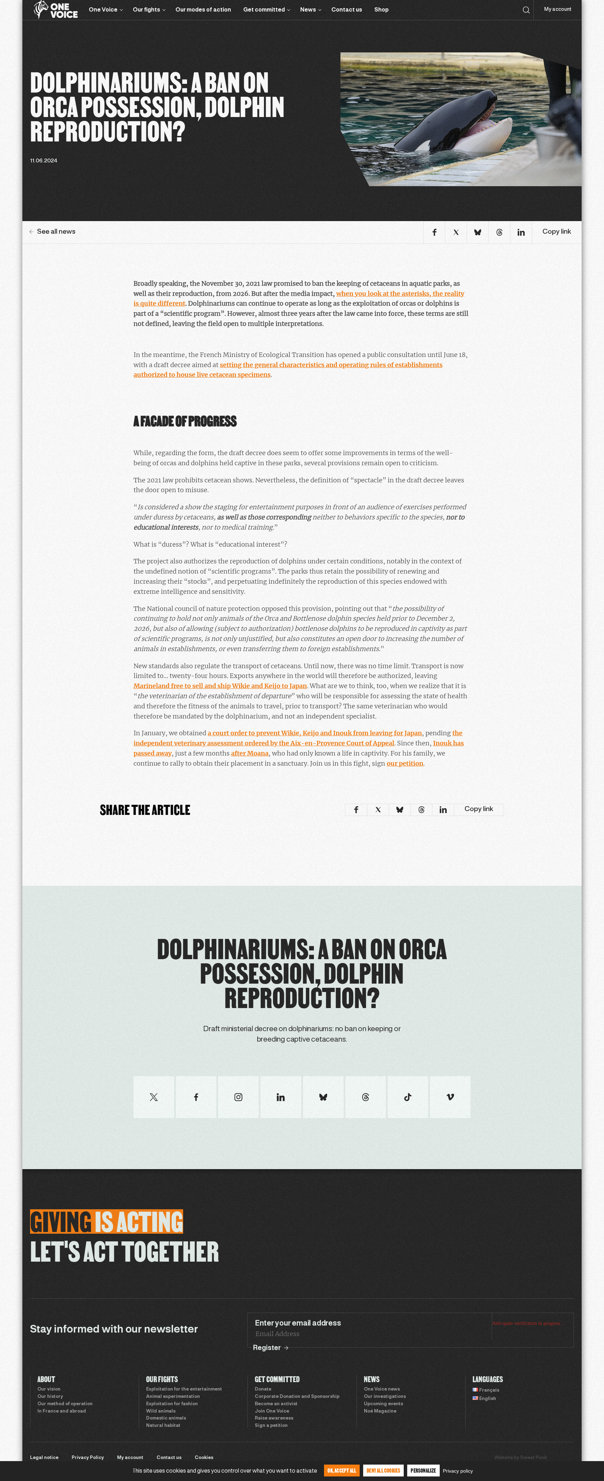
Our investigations (385, 1397)
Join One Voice (272, 1411)
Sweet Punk (533, 1458)
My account (557, 9)
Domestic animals (166, 1418)
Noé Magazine (380, 1411)
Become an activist (276, 1404)
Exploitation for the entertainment (184, 1389)
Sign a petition (271, 1426)
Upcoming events (383, 1404)
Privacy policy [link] (458, 1471)
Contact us (346, 10)
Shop (381, 10)
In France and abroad (61, 1411)
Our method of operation (65, 1404)
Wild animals (160, 1411)
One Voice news (382, 1389)
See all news (56, 232)
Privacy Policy (88, 1458)
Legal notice (44, 1458)
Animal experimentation (173, 1397)
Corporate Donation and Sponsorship (297, 1397)
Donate (263, 1389)
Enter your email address (298, 1323)
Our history (50, 1397)
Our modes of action (203, 10)
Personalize (423, 1470)
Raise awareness (274, 1418)
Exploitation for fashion (172, 1404)
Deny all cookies (383, 1470)
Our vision (48, 1389)
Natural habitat (163, 1426)
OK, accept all (342, 1470)
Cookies (204, 1458)
